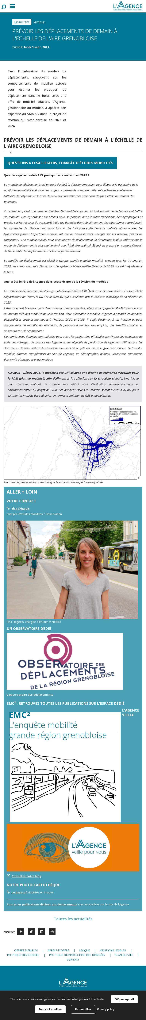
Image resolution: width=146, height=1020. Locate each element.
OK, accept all (124, 999)
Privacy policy (105, 1009)
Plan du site (124, 955)
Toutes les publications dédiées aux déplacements (42, 904)
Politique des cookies (23, 955)
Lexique (84, 950)
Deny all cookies (50, 1009)
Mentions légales (113, 950)
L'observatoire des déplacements (30, 694)
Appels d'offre (58, 950)
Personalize (83, 1009)
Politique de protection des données (77, 955)
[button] (72, 443)
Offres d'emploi (26, 950)
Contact (73, 959)
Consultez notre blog (26, 876)
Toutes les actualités (73, 918)
